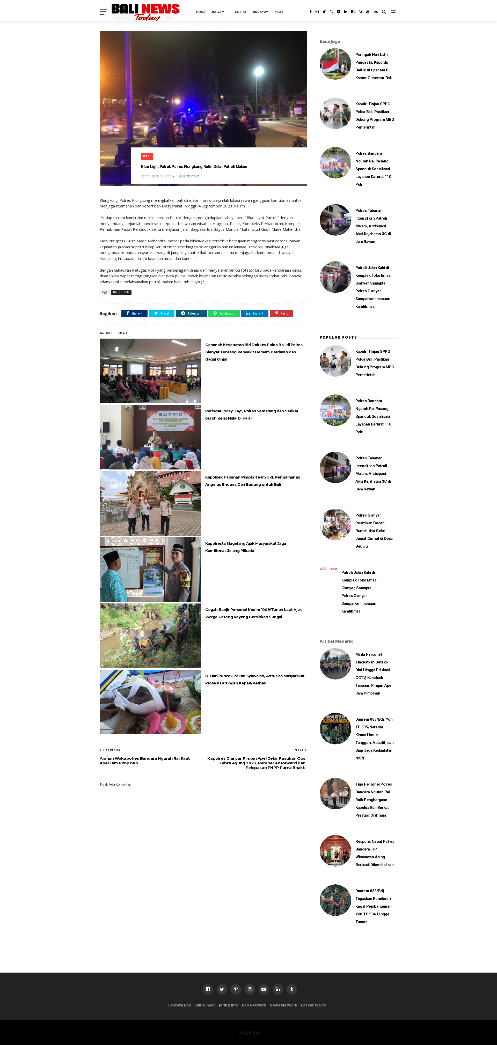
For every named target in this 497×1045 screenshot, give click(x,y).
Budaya (259, 12)
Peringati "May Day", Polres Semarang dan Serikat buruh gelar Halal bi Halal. (251, 415)
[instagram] (317, 11)
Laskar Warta (313, 1005)
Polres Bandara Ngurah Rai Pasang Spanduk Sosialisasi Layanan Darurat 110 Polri (373, 169)
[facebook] (311, 11)
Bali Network (254, 1005)
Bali (147, 156)
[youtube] (367, 11)
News (279, 12)
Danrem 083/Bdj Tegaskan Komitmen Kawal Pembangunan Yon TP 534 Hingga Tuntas (373, 906)
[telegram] (338, 11)
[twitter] (324, 11)
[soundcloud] (375, 11)
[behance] (353, 11)
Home (201, 12)
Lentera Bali (179, 1005)
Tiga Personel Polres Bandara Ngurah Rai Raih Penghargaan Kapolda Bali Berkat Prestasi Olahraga (373, 800)
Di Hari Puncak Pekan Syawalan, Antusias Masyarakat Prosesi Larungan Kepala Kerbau (255, 679)
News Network (283, 1005)
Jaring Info (228, 1005)
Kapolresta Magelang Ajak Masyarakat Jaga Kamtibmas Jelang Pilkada (245, 547)
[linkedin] (345, 11)
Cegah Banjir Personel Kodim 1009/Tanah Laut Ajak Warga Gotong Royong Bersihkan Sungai (253, 613)
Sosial (240, 12)
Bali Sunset (204, 1005)
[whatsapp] (331, 11)
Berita (125, 292)
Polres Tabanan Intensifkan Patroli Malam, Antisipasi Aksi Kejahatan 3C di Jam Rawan (373, 226)
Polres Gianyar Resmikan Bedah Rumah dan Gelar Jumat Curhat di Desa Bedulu (374, 531)
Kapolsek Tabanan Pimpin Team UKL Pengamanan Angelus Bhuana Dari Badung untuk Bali (252, 481)
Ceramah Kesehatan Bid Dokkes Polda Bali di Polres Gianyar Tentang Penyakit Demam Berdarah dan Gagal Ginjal (253, 352)
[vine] (360, 11)
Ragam (218, 12)
